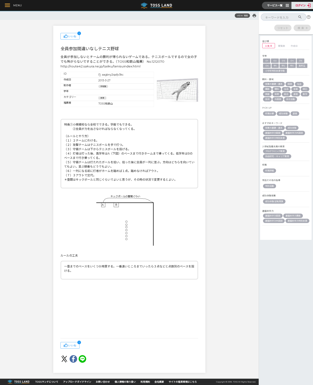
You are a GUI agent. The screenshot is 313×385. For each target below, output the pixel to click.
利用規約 (145, 381)
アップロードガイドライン (77, 381)
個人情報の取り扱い (125, 381)
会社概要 (159, 381)
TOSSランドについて (46, 381)
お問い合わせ (103, 381)
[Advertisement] (129, 309)
